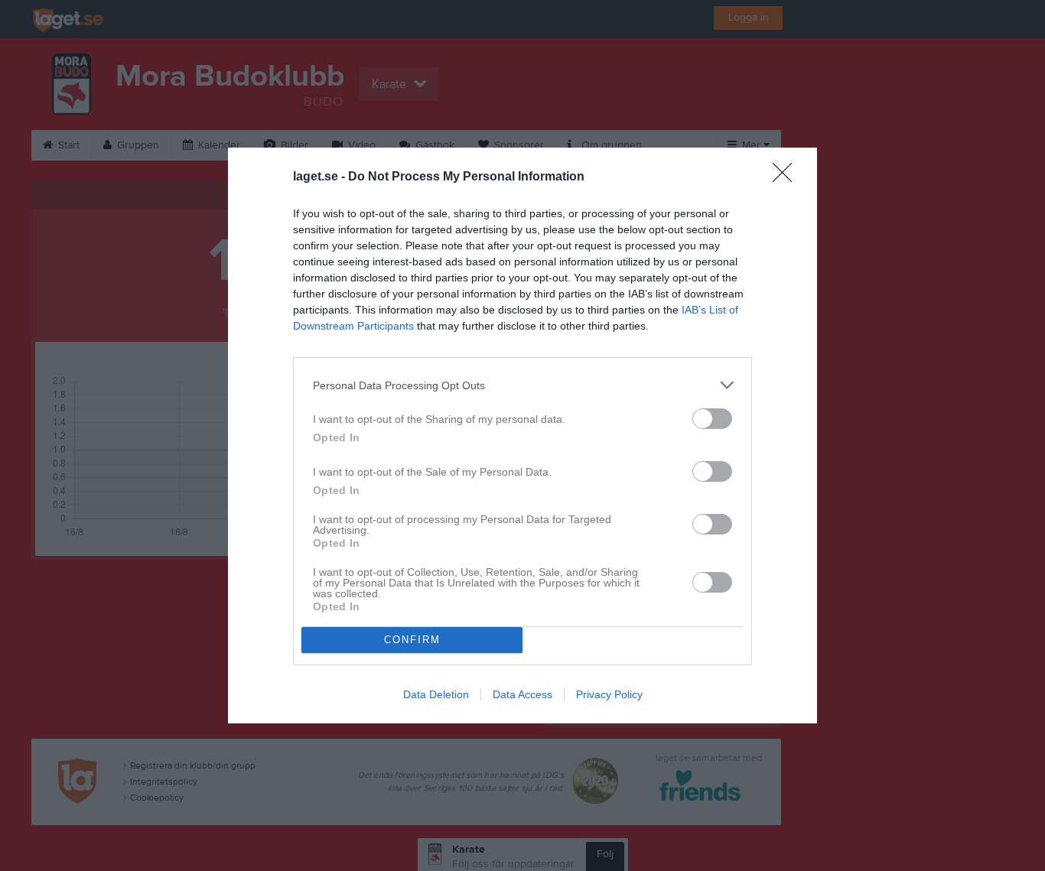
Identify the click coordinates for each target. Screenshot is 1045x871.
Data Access (522, 694)
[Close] (787, 177)
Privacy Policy (609, 694)
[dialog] (522, 435)
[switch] (712, 418)
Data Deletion (436, 694)
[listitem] (522, 385)
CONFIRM (412, 639)
